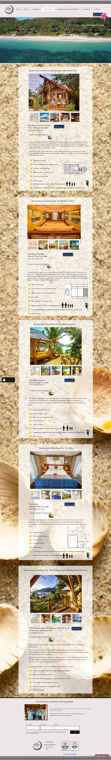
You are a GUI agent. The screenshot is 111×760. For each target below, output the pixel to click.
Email (55, 724)
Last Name (43, 724)
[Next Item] (77, 92)
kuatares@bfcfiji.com (50, 745)
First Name (29, 724)
